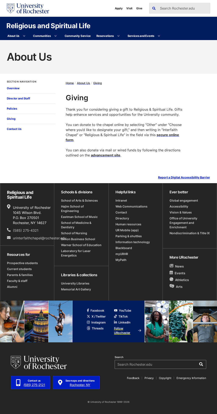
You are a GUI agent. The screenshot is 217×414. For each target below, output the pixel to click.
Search (119, 357)
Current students (19, 269)
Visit (129, 8)
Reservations (105, 36)
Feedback (133, 378)
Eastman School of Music (79, 217)
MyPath (121, 260)
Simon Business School (78, 239)
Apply (119, 8)
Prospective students (22, 263)
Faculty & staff (17, 281)
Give (139, 8)
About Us (13, 36)
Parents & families (20, 275)
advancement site (105, 155)
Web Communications (131, 206)
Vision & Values (181, 212)
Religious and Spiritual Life (48, 25)
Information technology (132, 242)
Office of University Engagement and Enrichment (183, 222)
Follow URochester (122, 330)
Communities (42, 36)
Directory (122, 218)
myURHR (121, 254)
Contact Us (14, 129)
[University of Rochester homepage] (28, 8)
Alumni (12, 287)
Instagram (98, 322)
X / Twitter (99, 316)
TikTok (123, 316)
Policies (12, 108)
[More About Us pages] (24, 36)
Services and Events (141, 36)
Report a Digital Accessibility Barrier (184, 177)
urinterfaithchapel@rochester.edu (39, 238)
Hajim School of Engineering (72, 208)
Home (70, 83)
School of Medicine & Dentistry (76, 225)
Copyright (165, 378)
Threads (97, 328)
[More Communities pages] (55, 36)
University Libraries (75, 283)
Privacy (149, 378)
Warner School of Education (81, 245)
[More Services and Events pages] (159, 36)
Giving (11, 119)
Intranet (121, 200)
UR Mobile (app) (127, 230)
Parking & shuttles (128, 236)
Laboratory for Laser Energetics (76, 253)
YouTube (125, 310)
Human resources (128, 224)
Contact (121, 212)
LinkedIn (124, 322)
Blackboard (123, 248)
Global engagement (184, 200)
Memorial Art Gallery (76, 289)
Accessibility (179, 206)
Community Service (78, 36)
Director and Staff (18, 98)
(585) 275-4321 (25, 230)
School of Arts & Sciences (79, 200)
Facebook (97, 310)
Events (180, 273)
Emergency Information (191, 378)
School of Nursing (74, 233)
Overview (13, 88)
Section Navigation (21, 82)
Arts (179, 286)
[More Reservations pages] (118, 36)
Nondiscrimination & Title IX (190, 233)
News (179, 266)
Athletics (182, 280)
